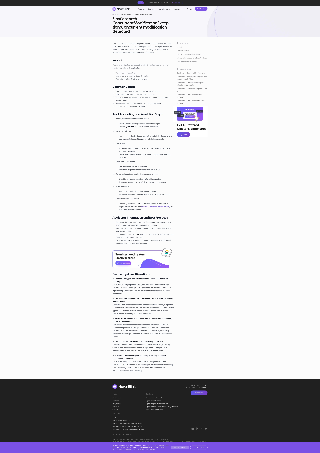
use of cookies (144, 447)
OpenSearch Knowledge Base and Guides (127, 426)
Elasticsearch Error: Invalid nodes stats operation (190, 102)
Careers (115, 410)
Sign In (191, 9)
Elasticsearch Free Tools (121, 420)
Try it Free (183, 134)
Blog (114, 417)
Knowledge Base (126, 15)
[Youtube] (192, 428)
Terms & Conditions (188, 441)
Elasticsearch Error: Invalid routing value (191, 73)
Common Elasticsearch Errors (143, 15)
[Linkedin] (197, 428)
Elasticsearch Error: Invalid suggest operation (189, 96)
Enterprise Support (164, 9)
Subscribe (199, 393)
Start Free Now (201, 9)
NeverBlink (115, 15)
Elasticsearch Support (154, 398)
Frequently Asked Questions (187, 62)
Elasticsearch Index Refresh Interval (155, 207)
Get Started (116, 398)
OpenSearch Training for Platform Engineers (128, 429)
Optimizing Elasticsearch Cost (157, 404)
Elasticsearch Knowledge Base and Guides (127, 423)
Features (115, 401)
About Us (115, 407)
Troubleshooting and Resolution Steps (190, 54)
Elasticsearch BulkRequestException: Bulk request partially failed (192, 78)
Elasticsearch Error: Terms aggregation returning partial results (190, 84)
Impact (179, 47)
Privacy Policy (203, 441)
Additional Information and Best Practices (192, 58)
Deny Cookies (199, 447)
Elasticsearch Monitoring (155, 410)
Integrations (116, 404)
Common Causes (183, 51)
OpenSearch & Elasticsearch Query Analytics (162, 407)
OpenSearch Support (153, 401)
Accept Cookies (180, 447)
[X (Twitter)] (201, 428)
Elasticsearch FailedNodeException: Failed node (192, 90)
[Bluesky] (206, 428)
